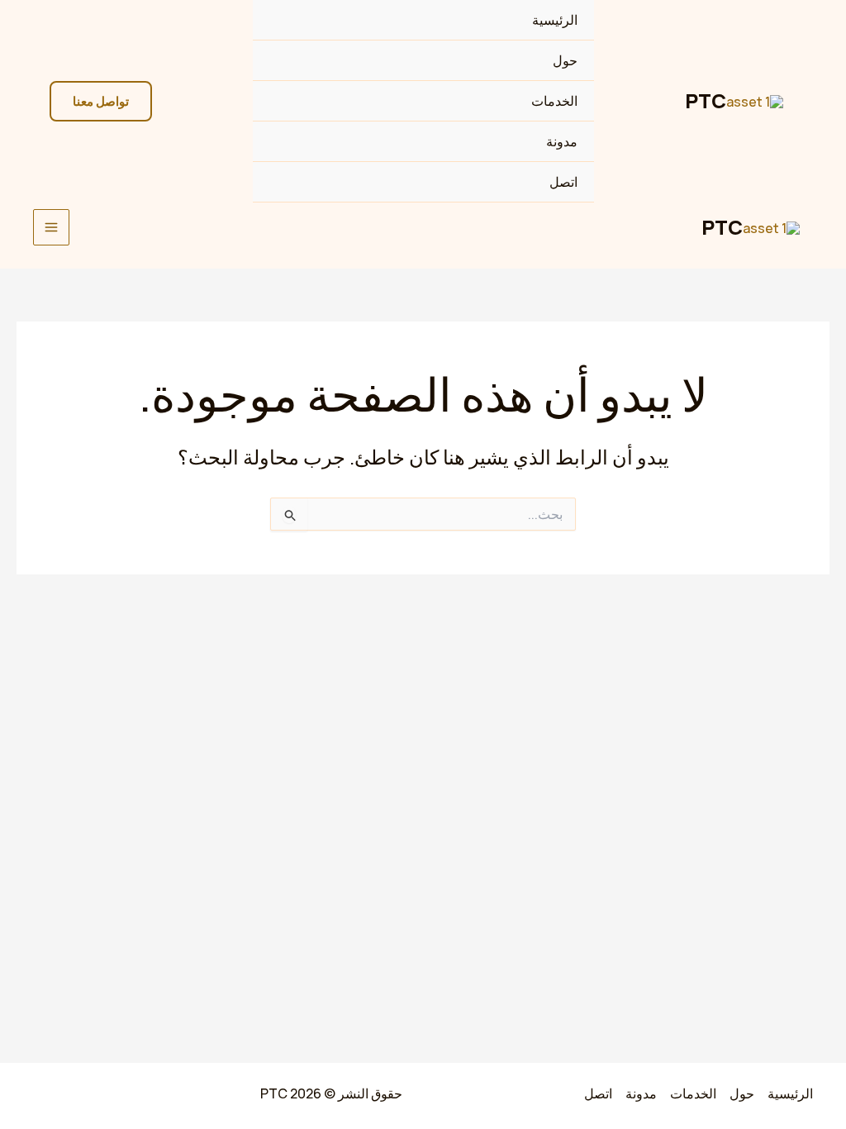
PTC (705, 100)
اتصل (563, 182)
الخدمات (554, 101)
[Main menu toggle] (51, 227)
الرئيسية (554, 20)
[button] (101, 101)
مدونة (561, 141)
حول (565, 60)
